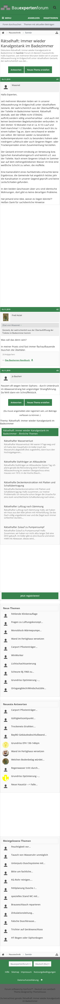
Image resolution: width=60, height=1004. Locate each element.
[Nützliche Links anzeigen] (57, 32)
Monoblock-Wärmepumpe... (26, 630)
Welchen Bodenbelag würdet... (27, 759)
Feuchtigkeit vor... (21, 846)
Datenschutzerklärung (28, 980)
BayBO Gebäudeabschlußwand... (29, 734)
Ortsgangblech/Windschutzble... (28, 688)
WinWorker (17, 655)
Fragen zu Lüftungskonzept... (27, 622)
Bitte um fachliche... (22, 871)
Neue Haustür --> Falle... (24, 784)
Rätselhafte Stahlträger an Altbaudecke (25, 461)
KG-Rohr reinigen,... (21, 879)
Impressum (26, 971)
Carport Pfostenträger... (24, 646)
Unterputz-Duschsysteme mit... (28, 863)
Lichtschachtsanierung (23, 663)
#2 (57, 309)
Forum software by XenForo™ (19, 989)
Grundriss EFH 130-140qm (25, 743)
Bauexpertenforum (20, 963)
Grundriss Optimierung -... (25, 680)
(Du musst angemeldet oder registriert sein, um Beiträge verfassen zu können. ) (30, 413)
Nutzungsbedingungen (45, 971)
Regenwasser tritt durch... (25, 767)
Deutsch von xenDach (45, 989)
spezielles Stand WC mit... (25, 896)
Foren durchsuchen (12, 24)
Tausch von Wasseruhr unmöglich (29, 854)
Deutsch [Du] (41, 963)
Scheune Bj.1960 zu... (22, 671)
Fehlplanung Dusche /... (24, 888)
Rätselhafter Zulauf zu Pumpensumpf (24, 527)
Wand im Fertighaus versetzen (27, 638)
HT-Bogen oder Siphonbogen (27, 937)
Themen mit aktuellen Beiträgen (39, 24)
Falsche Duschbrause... (23, 921)
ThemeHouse (39, 991)
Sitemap (15, 971)
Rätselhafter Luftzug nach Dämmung (24, 506)
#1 (57, 79)
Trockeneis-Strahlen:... (23, 726)
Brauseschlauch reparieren (25, 904)
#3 (57, 370)
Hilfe (7, 971)
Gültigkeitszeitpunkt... (23, 718)
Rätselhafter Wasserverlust (18, 440)
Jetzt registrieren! (30, 595)
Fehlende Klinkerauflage (24, 613)
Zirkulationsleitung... (22, 912)
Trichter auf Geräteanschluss (27, 929)
